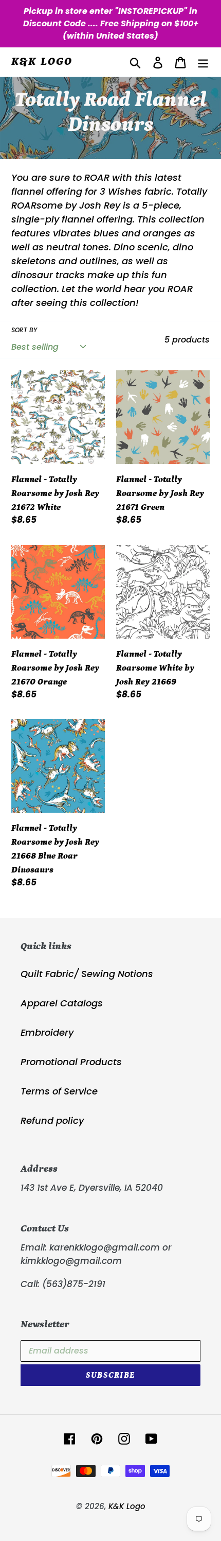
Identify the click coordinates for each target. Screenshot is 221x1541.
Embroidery (47, 1032)
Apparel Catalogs (62, 1003)
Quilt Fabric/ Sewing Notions (87, 973)
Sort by (24, 330)
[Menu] (203, 62)
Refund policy (52, 1120)
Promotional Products (71, 1061)
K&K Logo (42, 61)
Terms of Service (59, 1091)
